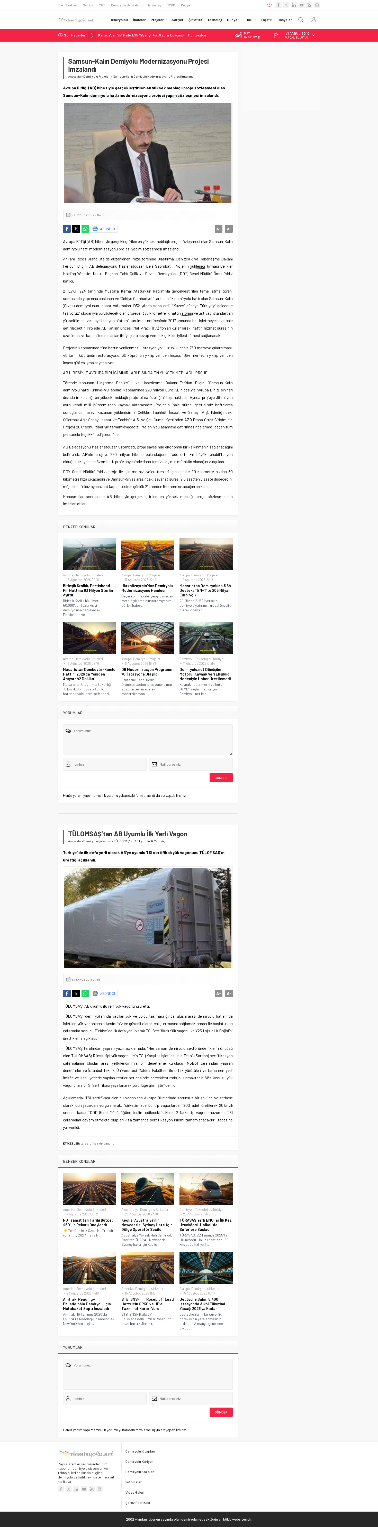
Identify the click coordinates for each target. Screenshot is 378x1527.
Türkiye (218, 659)
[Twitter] (286, 5)
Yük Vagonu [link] (180, 1030)
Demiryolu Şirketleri (97, 841)
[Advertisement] (281, 79)
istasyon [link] (149, 347)
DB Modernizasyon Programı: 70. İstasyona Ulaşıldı (146, 671)
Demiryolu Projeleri (97, 76)
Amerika (69, 1209)
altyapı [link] (187, 313)
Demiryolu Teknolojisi (195, 659)
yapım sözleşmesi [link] (182, 95)
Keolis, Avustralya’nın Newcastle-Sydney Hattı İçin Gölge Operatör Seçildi (147, 1225)
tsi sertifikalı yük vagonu (97, 1143)
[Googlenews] (317, 5)
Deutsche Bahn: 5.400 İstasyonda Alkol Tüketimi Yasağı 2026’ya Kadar (202, 1304)
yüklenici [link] (197, 266)
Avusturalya (130, 1209)
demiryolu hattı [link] (104, 95)
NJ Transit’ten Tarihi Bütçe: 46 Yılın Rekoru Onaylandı (88, 1222)
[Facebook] (278, 5)
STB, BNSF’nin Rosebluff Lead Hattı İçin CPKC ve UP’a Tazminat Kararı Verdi (147, 1304)
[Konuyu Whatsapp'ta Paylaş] (85, 229)
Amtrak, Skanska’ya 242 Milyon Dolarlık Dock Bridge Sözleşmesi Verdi (151, 35)
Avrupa (68, 575)
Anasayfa (74, 76)
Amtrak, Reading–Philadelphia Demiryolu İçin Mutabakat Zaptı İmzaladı (87, 1304)
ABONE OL (108, 229)
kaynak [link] (124, 404)
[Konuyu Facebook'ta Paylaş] (67, 229)
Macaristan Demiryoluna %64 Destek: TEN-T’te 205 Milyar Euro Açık (205, 590)
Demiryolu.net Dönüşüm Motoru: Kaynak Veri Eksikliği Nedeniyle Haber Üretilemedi (205, 674)
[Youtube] (302, 5)
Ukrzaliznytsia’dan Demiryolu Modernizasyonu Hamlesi (147, 588)
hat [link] (195, 320)
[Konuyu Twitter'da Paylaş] (76, 229)
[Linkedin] (294, 5)
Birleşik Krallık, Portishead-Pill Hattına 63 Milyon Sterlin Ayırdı (88, 590)
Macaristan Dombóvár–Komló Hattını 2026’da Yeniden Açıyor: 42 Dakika (89, 674)
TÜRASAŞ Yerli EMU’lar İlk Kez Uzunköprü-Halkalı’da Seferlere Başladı (205, 1225)
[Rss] (309, 5)
